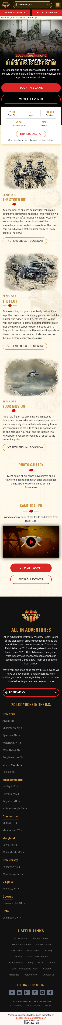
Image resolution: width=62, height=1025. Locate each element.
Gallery (48, 950)
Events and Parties (21, 944)
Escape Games (40, 938)
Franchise (14, 974)
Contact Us (48, 974)
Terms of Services (33, 1005)
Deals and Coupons (38, 956)
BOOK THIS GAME (47, 12)
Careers (47, 968)
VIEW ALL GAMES (31, 568)
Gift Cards (16, 950)
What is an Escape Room (25, 968)
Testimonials (33, 950)
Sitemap (48, 1005)
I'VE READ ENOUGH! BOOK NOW (25, 240)
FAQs (41, 962)
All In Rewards (15, 962)
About (52, 962)
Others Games (44, 944)
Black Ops (33, 17)
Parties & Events (14, 12)
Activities (20, 17)
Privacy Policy (16, 1005)
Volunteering (31, 974)
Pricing (18, 956)
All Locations (21, 938)
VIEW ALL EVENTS (31, 99)
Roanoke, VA (7, 17)
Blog (30, 962)
